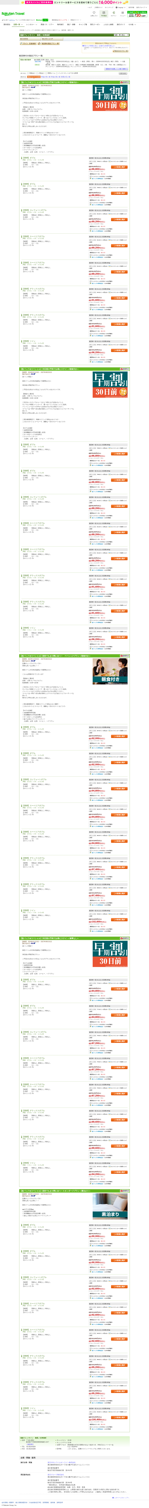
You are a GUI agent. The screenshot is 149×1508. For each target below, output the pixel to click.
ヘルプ (90, 7)
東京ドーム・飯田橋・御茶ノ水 (63, 30)
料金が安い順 (45, 77)
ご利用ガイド (98, 7)
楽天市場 (131, 7)
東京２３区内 (46, 30)
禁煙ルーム (51, 73)
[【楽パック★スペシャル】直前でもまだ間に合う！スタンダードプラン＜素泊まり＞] (110, 1206)
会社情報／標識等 (8, 1502)
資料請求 (60, 1502)
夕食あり (42, 73)
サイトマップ (109, 7)
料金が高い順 (55, 77)
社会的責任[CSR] (35, 1502)
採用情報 (46, 1502)
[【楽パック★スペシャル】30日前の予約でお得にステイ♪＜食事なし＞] (110, 954)
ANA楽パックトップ (26, 30)
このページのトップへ (121, 1498)
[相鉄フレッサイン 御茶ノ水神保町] (30, 1444)
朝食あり (32, 73)
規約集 (53, 1502)
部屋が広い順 (65, 77)
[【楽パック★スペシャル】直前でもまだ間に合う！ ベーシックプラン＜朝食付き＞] (110, 671)
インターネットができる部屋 (68, 73)
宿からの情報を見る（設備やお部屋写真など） (100, 46)
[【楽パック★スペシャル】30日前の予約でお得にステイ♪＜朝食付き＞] (110, 98)
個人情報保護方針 (21, 1502)
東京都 (37, 30)
